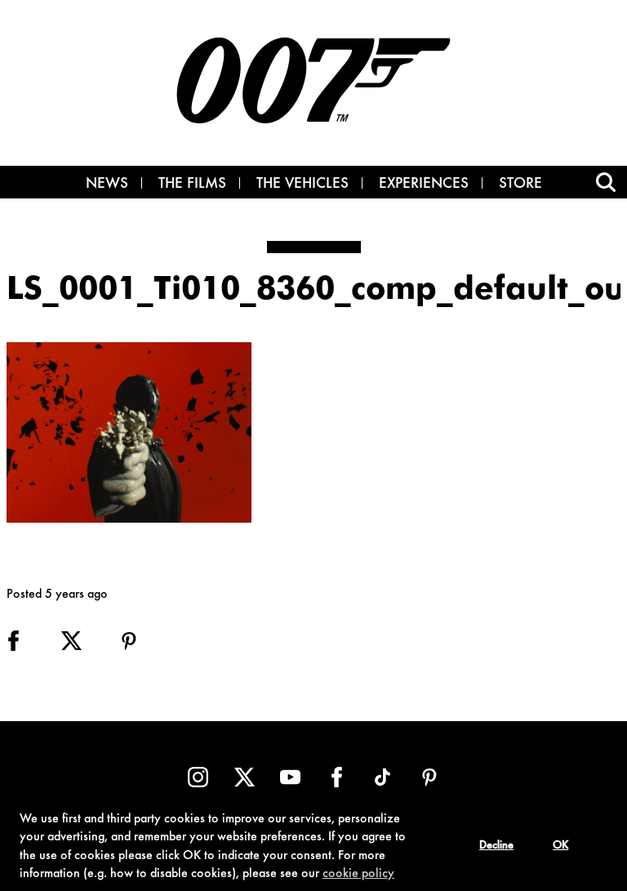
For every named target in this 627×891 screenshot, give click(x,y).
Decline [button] (496, 846)
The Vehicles (302, 184)
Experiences (424, 184)
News (107, 184)
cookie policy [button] (358, 873)
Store (520, 184)
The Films (192, 184)
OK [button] (560, 846)
